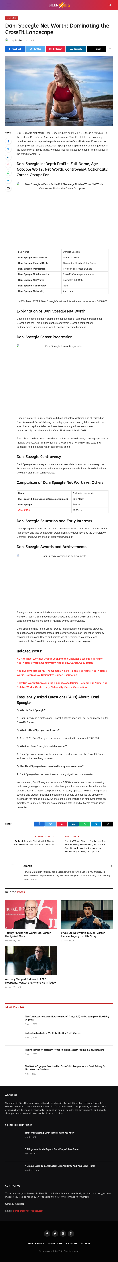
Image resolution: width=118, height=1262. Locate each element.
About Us (71, 1243)
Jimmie (18, 40)
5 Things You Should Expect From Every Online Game (52, 1149)
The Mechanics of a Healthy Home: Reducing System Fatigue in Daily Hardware (64, 1050)
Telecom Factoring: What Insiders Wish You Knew (49, 1133)
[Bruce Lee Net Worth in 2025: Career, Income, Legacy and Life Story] (87, 914)
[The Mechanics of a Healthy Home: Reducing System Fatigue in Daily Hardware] (13, 1054)
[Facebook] (8, 141)
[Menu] (9, 5)
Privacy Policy (36, 1243)
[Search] (109, 5)
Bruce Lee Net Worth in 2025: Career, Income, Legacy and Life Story (83, 934)
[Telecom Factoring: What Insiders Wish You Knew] (13, 1137)
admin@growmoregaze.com (28, 1210)
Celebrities (11, 18)
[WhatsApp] (8, 173)
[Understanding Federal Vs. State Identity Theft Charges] (13, 1037)
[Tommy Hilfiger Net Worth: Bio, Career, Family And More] (31, 914)
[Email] (8, 188)
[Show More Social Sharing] (110, 49)
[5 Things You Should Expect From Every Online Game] (13, 1153)
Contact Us (55, 1243)
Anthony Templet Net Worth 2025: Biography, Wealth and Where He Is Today (30, 981)
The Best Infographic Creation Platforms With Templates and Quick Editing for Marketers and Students (65, 1068)
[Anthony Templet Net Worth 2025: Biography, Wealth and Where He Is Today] (31, 960)
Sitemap (85, 1243)
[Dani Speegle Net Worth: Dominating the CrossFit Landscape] (59, 91)
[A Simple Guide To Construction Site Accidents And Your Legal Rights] (13, 1170)
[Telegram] (8, 180)
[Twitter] (8, 149)
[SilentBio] (59, 5)
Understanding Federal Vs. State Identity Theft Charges (53, 1033)
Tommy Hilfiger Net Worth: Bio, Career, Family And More (28, 934)
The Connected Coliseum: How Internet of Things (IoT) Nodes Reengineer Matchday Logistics (67, 1018)
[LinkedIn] (8, 157)
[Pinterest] (8, 165)
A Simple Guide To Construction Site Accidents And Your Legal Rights (60, 1166)
